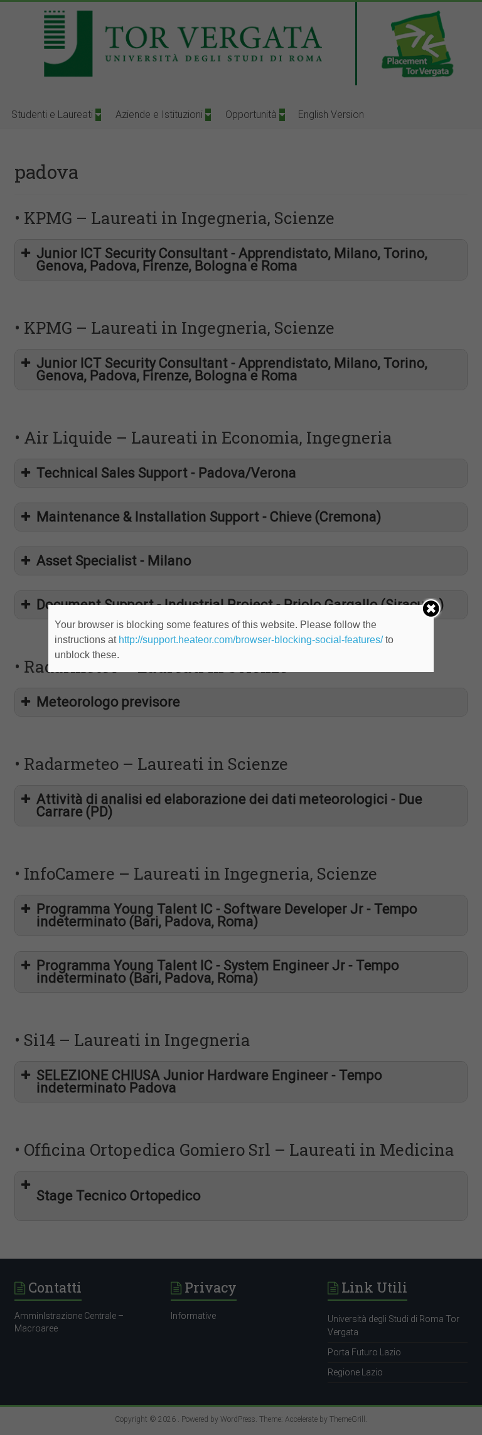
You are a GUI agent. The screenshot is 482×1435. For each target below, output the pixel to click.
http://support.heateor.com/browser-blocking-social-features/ (251, 639)
